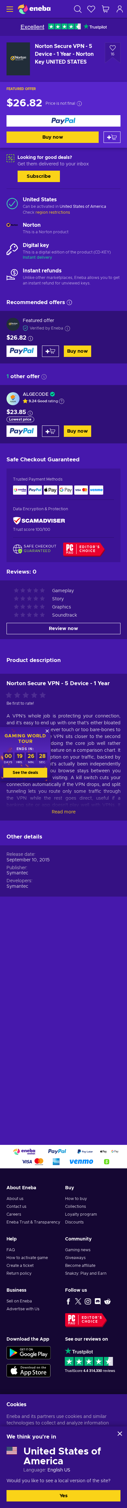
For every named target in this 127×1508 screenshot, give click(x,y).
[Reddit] (107, 1301)
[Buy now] (63, 121)
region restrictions (52, 212)
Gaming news (78, 1250)
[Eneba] (34, 9)
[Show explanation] (61, 401)
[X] (78, 1301)
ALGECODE (36, 394)
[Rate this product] (27, 696)
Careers (14, 1214)
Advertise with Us (23, 1309)
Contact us (16, 1206)
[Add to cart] (112, 137)
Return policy (19, 1273)
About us (15, 1199)
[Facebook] (68, 1301)
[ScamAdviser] (39, 521)
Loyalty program (81, 1214)
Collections (75, 1206)
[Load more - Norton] (12, 229)
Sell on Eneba (19, 1301)
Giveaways (75, 1258)
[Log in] (120, 9)
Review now (63, 628)
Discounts (74, 1222)
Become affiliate (80, 1266)
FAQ (11, 1250)
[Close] (120, 1433)
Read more (64, 812)
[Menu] (9, 9)
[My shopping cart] (105, 9)
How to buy (76, 1199)
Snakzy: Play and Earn (85, 1273)
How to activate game (27, 1258)
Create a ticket (20, 1266)
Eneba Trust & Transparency (33, 1222)
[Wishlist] (91, 9)
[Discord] (97, 1301)
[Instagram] (88, 1301)
